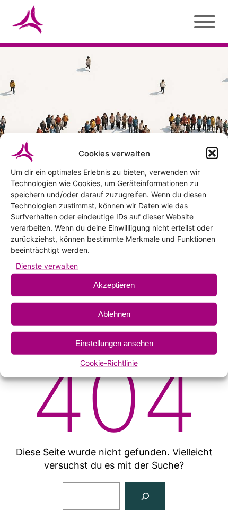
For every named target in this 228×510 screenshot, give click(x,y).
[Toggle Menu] (203, 19)
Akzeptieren (114, 284)
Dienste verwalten (47, 265)
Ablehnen (114, 314)
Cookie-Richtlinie (109, 362)
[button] (212, 153)
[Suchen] (145, 496)
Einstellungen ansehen (114, 343)
